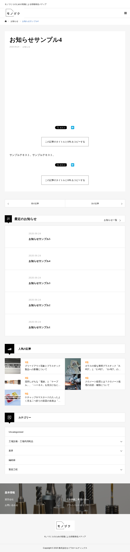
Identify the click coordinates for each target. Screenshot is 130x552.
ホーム (6, 21)
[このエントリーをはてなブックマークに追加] (72, 128)
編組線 (12, 460)
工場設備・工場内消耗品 (21, 441)
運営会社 (9, 499)
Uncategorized (16, 432)
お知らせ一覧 (110, 220)
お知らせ (14, 21)
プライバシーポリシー (78, 505)
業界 (11, 450)
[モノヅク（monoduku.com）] (14, 13)
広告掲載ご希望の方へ (78, 499)
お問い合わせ (11, 505)
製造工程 (13, 469)
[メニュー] (125, 13)
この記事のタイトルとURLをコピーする (65, 141)
